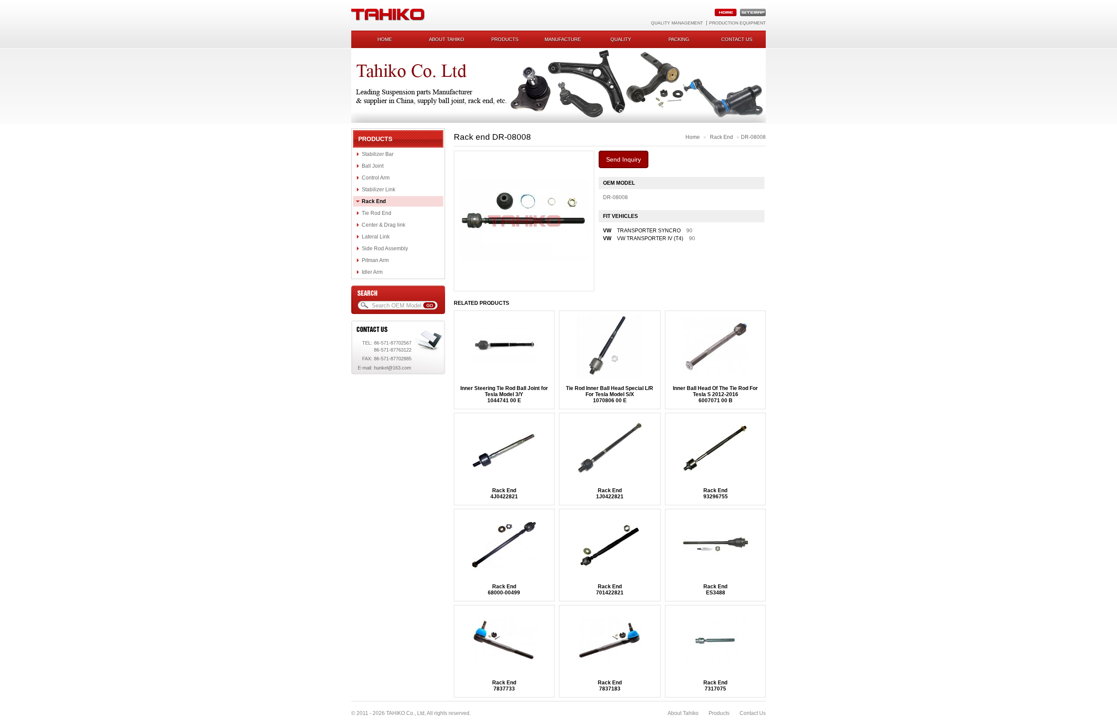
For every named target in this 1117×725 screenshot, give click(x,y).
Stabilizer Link (378, 189)
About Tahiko (446, 39)
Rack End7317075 (715, 686)
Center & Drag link (383, 225)
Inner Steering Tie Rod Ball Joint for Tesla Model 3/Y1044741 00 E (504, 394)
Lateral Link (376, 237)
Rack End (374, 201)
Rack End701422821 (610, 589)
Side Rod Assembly (385, 248)
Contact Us (753, 713)
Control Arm (376, 178)
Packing (678, 39)
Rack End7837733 (504, 686)
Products (504, 39)
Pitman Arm (375, 260)
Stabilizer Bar (378, 154)
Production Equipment (737, 23)
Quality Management (677, 23)
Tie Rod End (376, 213)
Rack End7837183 (610, 686)
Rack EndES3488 (715, 589)
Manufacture (563, 39)
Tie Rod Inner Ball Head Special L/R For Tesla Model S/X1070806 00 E (609, 394)
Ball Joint (373, 166)
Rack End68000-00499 (504, 589)
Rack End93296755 (715, 493)
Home (384, 39)
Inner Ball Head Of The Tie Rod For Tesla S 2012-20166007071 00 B (715, 394)
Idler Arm (372, 272)
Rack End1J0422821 (610, 493)
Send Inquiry (623, 159)
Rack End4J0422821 (504, 493)
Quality (620, 39)
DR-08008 (753, 137)
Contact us (736, 39)
